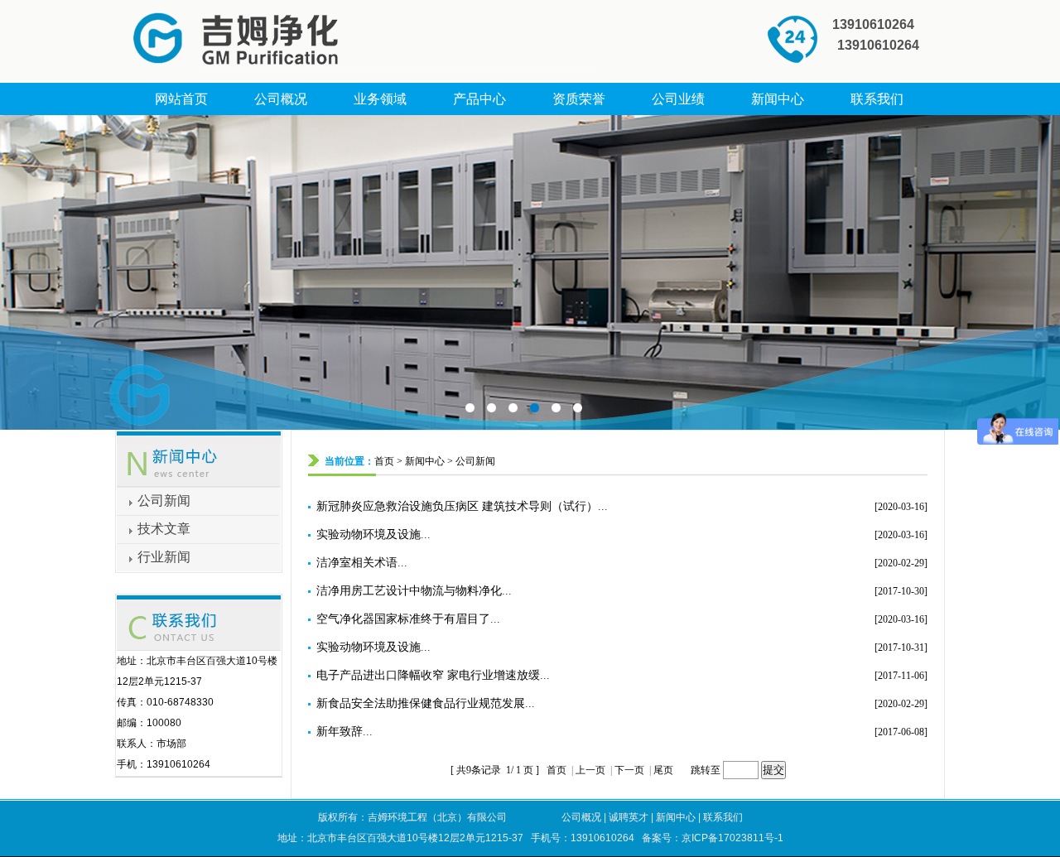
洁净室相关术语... (361, 562)
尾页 (664, 770)
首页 (384, 461)
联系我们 (723, 817)
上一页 (590, 770)
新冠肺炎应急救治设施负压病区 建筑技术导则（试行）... (462, 506)
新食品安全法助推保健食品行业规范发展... (425, 703)
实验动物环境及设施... (373, 534)
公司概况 (581, 817)
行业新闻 (163, 557)
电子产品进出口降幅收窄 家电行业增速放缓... (433, 675)
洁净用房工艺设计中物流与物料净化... (414, 591)
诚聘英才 (628, 817)
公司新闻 (163, 500)
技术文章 (163, 529)
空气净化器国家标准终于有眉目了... (408, 619)
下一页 (629, 770)
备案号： (712, 838)
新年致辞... (344, 731)
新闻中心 (425, 461)
